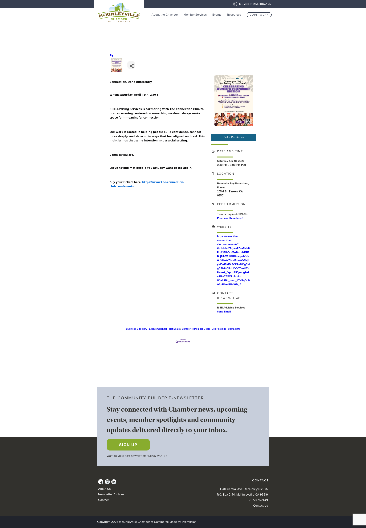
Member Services (195, 15)
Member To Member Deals (196, 329)
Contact (103, 500)
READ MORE (156, 456)
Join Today (259, 14)
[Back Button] (111, 55)
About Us (104, 489)
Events (216, 15)
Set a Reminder (234, 137)
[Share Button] (131, 65)
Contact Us (234, 329)
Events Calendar (158, 329)
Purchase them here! (230, 218)
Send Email (224, 311)
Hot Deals (174, 329)
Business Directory (136, 329)
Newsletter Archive (111, 494)
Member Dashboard (255, 4)
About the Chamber (165, 15)
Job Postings (219, 329)
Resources (234, 15)
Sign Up (128, 444)
